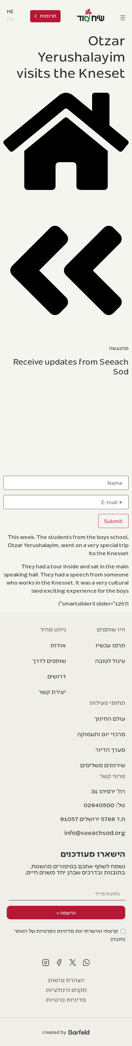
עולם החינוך (109, 718)
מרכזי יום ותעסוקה (101, 734)
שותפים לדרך (49, 660)
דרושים (56, 676)
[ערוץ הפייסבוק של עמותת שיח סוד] (59, 962)
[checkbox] (66, 934)
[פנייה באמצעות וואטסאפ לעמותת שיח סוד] (86, 962)
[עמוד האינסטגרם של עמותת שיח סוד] (45, 962)
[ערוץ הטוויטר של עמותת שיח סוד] (72, 962)
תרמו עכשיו (110, 645)
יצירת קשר (52, 691)
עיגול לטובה (110, 660)
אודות (58, 645)
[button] (92, 819)
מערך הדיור (110, 749)
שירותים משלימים (102, 765)
